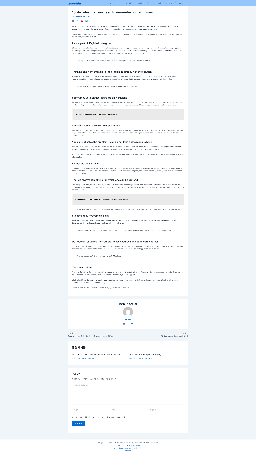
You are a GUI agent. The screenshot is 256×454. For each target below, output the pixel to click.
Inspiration (82, 358)
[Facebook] (73, 20)
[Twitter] (77, 20)
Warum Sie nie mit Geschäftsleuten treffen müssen (96, 354)
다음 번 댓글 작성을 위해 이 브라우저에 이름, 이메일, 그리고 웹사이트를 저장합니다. (101, 417)
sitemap (128, 451)
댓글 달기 (75, 358)
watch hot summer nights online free (128, 448)
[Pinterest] (82, 20)
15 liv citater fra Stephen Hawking (145, 354)
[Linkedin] (87, 20)
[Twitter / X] (128, 324)
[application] (119, 3)
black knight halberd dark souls (128, 445)
